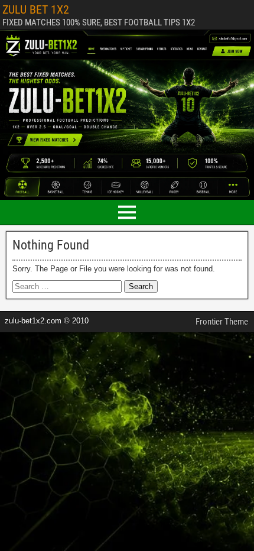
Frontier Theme (222, 321)
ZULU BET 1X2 (35, 9)
